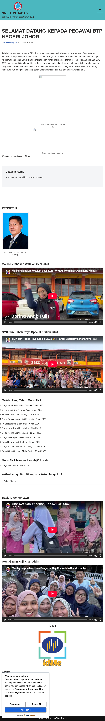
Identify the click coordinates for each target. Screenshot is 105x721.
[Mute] (95, 322)
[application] (52, 296)
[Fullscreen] (99, 322)
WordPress (61, 718)
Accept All (25, 710)
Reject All (36, 704)
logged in (22, 177)
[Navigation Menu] (100, 10)
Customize (15, 704)
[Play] (5, 322)
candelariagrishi (10, 42)
